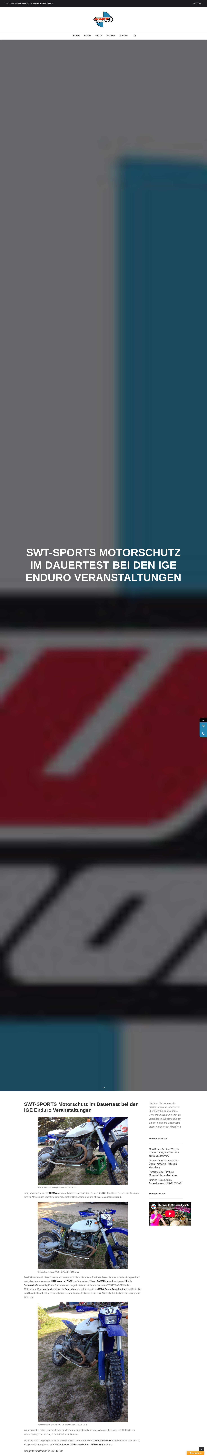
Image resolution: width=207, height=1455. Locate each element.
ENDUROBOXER (39, 4)
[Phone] (203, 733)
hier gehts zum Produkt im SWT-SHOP (43, 1451)
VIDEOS (111, 35)
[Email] (203, 726)
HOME (76, 35)
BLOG (87, 35)
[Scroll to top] (201, 1449)
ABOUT (124, 35)
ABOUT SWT (197, 4)
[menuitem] (197, 3)
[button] (135, 35)
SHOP (98, 35)
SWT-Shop (22, 4)
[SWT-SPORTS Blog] (103, 19)
